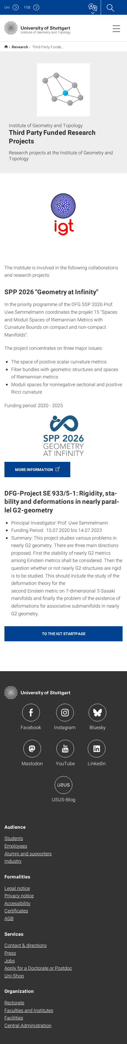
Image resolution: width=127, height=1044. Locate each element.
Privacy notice (19, 895)
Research (20, 46)
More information (34, 469)
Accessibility (17, 903)
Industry (13, 861)
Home (6, 46)
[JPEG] (63, 435)
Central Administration (27, 1025)
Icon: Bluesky (97, 712)
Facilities (13, 1017)
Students (13, 838)
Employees (15, 846)
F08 (27, 7)
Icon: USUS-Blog (63, 785)
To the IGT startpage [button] (63, 633)
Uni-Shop (14, 975)
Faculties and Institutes (28, 1010)
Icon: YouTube (65, 748)
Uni (7, 7)
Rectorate (14, 1002)
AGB (9, 918)
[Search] (110, 7)
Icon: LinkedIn (96, 748)
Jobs (9, 960)
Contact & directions (25, 945)
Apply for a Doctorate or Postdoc (38, 968)
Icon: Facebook (31, 712)
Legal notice (17, 888)
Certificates (16, 910)
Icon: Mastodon (32, 748)
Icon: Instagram (65, 712)
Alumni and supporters (28, 853)
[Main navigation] (116, 28)
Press (10, 953)
